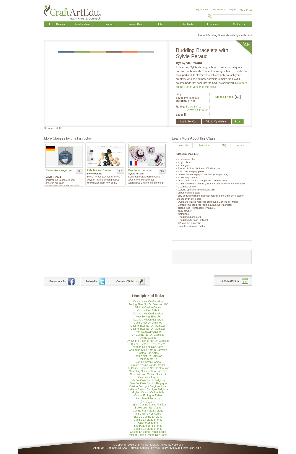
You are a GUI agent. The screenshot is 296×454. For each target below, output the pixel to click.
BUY (237, 121)
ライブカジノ (148, 401)
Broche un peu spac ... (142, 170)
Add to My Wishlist (216, 121)
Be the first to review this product (197, 108)
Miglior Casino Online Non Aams (148, 434)
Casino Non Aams (148, 353)
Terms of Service (139, 447)
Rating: (180, 106)
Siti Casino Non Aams (148, 413)
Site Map (175, 447)
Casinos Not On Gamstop (148, 301)
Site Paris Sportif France (148, 425)
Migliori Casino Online (148, 307)
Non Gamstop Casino (148, 331)
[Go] (209, 16)
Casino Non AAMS (148, 310)
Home (201, 35)
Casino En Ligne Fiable (148, 395)
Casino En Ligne (148, 377)
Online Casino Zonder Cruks (148, 365)
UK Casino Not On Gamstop (148, 334)
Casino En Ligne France (148, 419)
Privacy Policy (159, 447)
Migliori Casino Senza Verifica (148, 404)
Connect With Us (126, 281)
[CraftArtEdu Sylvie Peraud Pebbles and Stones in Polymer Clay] (105, 156)
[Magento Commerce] (72, 12)
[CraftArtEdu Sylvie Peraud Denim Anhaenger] (64, 156)
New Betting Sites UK (148, 316)
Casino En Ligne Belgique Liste (148, 386)
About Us (98, 447)
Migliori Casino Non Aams (148, 346)
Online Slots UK (148, 359)
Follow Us (92, 281)
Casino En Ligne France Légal (148, 431)
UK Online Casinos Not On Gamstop (148, 340)
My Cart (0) (246, 9)
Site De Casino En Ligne (148, 416)
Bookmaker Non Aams (148, 407)
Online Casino (148, 337)
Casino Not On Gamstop (148, 322)
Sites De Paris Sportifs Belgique (148, 383)
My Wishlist (219, 9)
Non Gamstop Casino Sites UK (148, 374)
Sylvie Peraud (192, 63)
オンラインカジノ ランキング (148, 343)
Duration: (182, 101)
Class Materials (229, 281)
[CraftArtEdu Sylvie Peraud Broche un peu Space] (147, 156)
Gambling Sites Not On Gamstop (148, 349)
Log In (232, 9)
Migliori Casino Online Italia (148, 392)
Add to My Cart (188, 121)
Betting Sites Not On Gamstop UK (148, 304)
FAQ (124, 447)
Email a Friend (224, 96)
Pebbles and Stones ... (100, 170)
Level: (180, 97)
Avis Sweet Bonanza (148, 398)
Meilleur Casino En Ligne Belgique (148, 389)
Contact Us (113, 447)
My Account (202, 9)
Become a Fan (58, 281)
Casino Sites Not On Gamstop (148, 325)
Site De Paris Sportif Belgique (148, 380)
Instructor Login (192, 447)
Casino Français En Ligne (148, 410)
